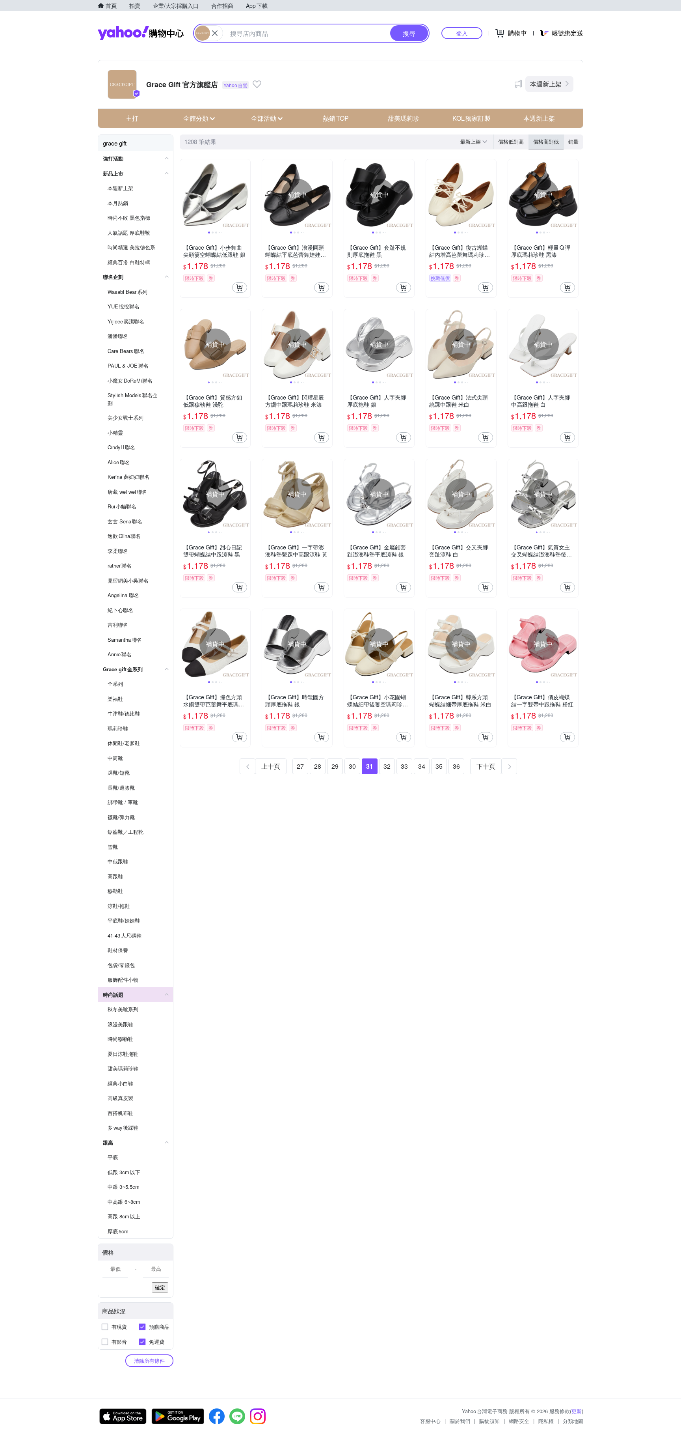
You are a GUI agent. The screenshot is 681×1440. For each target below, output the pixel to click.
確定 (160, 1287)
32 (387, 766)
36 (456, 766)
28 (317, 766)
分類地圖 (573, 1421)
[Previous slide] (185, 194)
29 (335, 766)
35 (439, 766)
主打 (132, 118)
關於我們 (460, 1421)
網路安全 (519, 1421)
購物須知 (489, 1421)
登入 (462, 33)
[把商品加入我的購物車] (239, 287)
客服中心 (430, 1421)
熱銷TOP (336, 118)
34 (421, 766)
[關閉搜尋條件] (215, 33)
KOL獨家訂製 (471, 118)
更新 (576, 1411)
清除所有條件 (149, 1360)
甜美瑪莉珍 (403, 118)
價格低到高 (511, 141)
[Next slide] (245, 194)
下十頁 (485, 766)
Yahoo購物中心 (141, 33)
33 (404, 766)
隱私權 (546, 1421)
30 (352, 766)
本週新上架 (546, 83)
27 (300, 766)
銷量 (573, 141)
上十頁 (270, 766)
